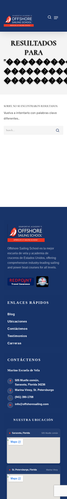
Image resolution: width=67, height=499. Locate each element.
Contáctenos (17, 328)
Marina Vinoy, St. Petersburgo (34, 389)
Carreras (14, 343)
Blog (11, 314)
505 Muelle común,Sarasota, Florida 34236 (30, 382)
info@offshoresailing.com (32, 404)
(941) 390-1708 (24, 397)
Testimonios (17, 336)
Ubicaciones (17, 321)
